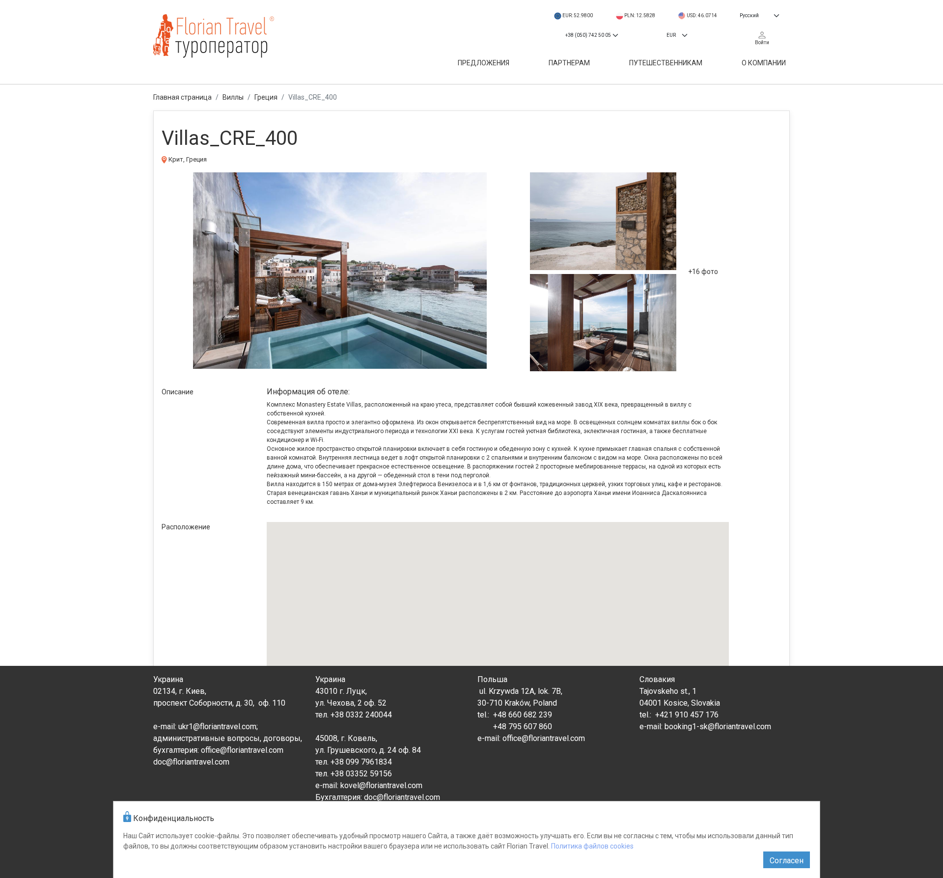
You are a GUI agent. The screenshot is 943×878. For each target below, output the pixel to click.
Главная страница (182, 97)
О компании (764, 63)
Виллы (233, 97)
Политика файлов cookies (592, 846)
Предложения (483, 63)
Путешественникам (665, 63)
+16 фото (703, 271)
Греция (265, 97)
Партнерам (569, 63)
